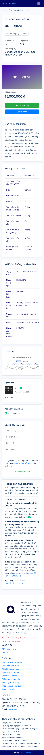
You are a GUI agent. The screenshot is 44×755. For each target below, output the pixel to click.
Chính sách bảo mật (10, 672)
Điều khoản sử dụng (10, 669)
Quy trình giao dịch (10, 666)
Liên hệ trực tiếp (22, 105)
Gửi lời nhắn (22, 112)
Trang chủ (6, 10)
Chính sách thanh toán (12, 676)
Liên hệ (5, 652)
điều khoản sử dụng (23, 463)
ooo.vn (28, 753)
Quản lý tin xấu (8, 689)
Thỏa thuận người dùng (12, 686)
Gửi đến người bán (22, 471)
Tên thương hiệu (13, 33)
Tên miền (17, 10)
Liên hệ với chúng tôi (14, 583)
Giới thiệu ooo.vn (9, 649)
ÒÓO (8, 3)
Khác (25, 33)
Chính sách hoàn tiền (11, 679)
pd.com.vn (28, 10)
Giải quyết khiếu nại (10, 682)
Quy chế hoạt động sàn (12, 662)
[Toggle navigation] (39, 3)
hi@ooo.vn (12, 709)
